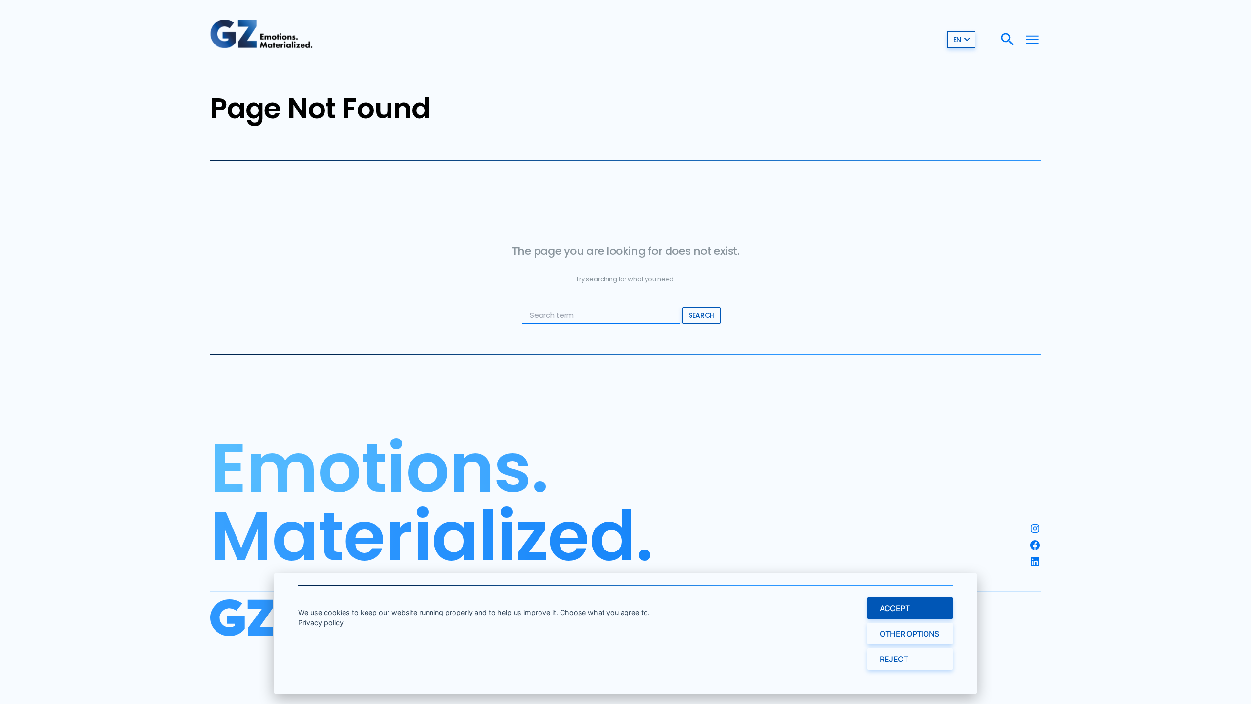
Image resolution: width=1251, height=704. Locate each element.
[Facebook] (1035, 545)
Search (701, 315)
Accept (894, 608)
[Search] (1007, 39)
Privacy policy (321, 622)
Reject (894, 659)
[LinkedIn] (1035, 562)
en (957, 39)
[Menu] (1032, 39)
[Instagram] (1035, 528)
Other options (909, 633)
